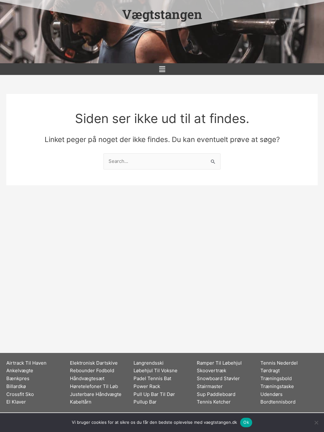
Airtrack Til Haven (26, 363)
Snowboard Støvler (218, 378)
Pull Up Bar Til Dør (154, 394)
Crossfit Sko (20, 394)
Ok (246, 422)
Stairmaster (210, 386)
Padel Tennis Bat (152, 378)
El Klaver (16, 402)
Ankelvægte (19, 370)
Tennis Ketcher (214, 402)
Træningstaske (277, 386)
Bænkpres (17, 378)
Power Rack (147, 386)
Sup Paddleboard (216, 394)
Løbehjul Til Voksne (156, 370)
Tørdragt (270, 370)
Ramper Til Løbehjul (219, 363)
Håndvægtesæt (87, 378)
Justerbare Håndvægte (96, 394)
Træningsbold (276, 378)
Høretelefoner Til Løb (94, 386)
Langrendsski (149, 363)
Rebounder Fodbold (92, 370)
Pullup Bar (145, 402)
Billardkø (16, 386)
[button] (162, 69)
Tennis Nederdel (279, 363)
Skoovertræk (211, 370)
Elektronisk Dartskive (94, 363)
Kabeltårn (80, 402)
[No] (316, 422)
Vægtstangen (162, 14)
